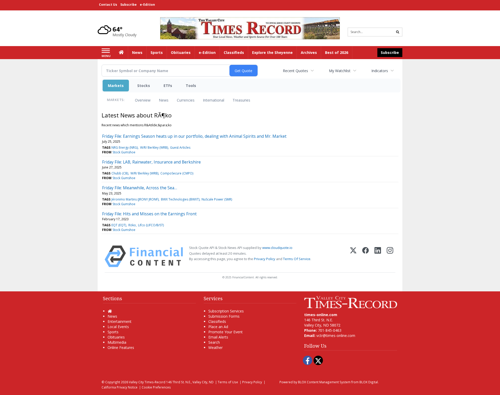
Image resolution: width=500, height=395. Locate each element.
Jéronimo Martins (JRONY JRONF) (135, 199)
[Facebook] (365, 256)
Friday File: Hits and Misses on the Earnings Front (149, 214)
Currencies (186, 100)
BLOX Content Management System (324, 382)
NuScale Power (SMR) (217, 199)
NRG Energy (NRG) (124, 147)
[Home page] (250, 27)
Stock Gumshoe (124, 152)
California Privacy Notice (120, 387)
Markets (116, 85)
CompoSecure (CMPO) (176, 173)
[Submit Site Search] (397, 32)
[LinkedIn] (377, 256)
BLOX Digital (368, 382)
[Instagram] (390, 256)
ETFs (168, 85)
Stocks (143, 85)
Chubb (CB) (119, 173)
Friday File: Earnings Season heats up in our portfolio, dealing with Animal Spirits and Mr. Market (194, 136)
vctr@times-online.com (335, 335)
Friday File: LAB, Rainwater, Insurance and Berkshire (151, 162)
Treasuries (241, 100)
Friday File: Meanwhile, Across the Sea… (139, 188)
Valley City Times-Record (147, 382)
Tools (191, 85)
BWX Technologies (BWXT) (180, 199)
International (213, 100)
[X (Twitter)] (353, 256)
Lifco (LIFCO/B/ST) (151, 225)
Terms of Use (228, 382)
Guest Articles (180, 147)
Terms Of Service (296, 258)
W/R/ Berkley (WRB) (154, 147)
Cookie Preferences (156, 387)
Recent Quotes (295, 70)
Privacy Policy (264, 258)
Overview (143, 100)
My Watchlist (340, 70)
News (163, 100)
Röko (132, 225)
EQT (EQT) (118, 225)
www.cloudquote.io (277, 247)
